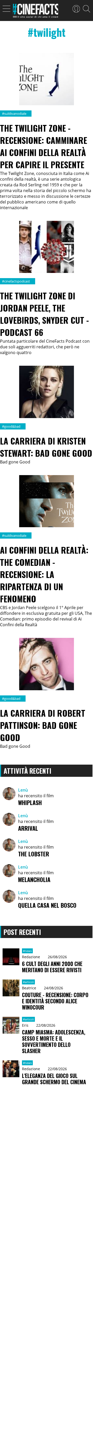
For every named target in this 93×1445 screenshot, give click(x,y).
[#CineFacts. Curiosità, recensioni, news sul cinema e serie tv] (35, 12)
